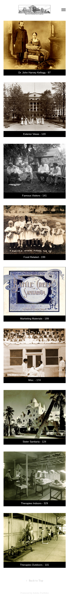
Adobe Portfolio (41, 593)
